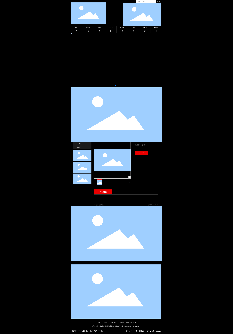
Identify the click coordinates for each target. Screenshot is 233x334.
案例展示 (79, 147)
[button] (115, 85)
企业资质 (158, 331)
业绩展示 (104, 322)
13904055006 (136, 326)
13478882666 (127, 326)
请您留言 (128, 322)
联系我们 (134, 322)
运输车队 (101, 205)
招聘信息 (122, 322)
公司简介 (99, 322)
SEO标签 (100, 331)
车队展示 (79, 143)
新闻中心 (116, 322)
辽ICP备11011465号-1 (132, 331)
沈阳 (153, 331)
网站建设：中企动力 (145, 331)
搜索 (158, 1)
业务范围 (110, 322)
